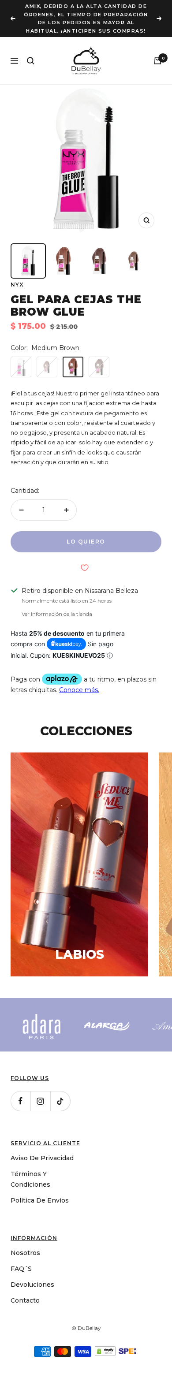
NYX (17, 260)
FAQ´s (21, 1244)
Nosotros (25, 1228)
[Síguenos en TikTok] (60, 1076)
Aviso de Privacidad (42, 1133)
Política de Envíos (40, 1176)
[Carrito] (157, 36)
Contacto (25, 1276)
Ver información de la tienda (57, 589)
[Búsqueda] (30, 36)
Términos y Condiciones (30, 1154)
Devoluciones (32, 1260)
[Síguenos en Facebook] (20, 1076)
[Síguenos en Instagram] (40, 1076)
